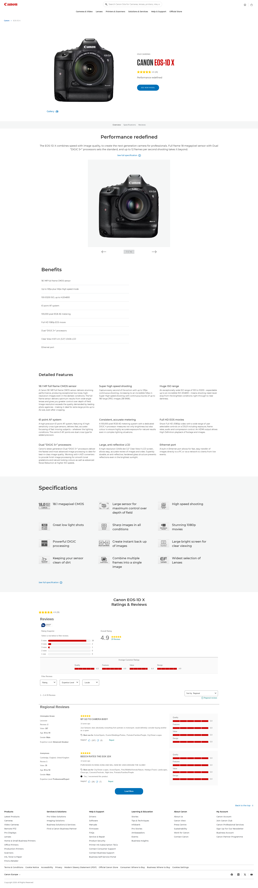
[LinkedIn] (238, 875)
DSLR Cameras (143, 54)
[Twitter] (245, 875)
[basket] (251, 5)
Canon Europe (11, 874)
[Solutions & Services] (149, 11)
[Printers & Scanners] (126, 11)
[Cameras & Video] (94, 11)
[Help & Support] (167, 11)
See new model (148, 88)
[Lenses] (104, 11)
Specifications (129, 125)
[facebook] (232, 875)
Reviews (142, 125)
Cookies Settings (180, 867)
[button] (103, 251)
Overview (117, 125)
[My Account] (245, 5)
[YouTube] (251, 875)
